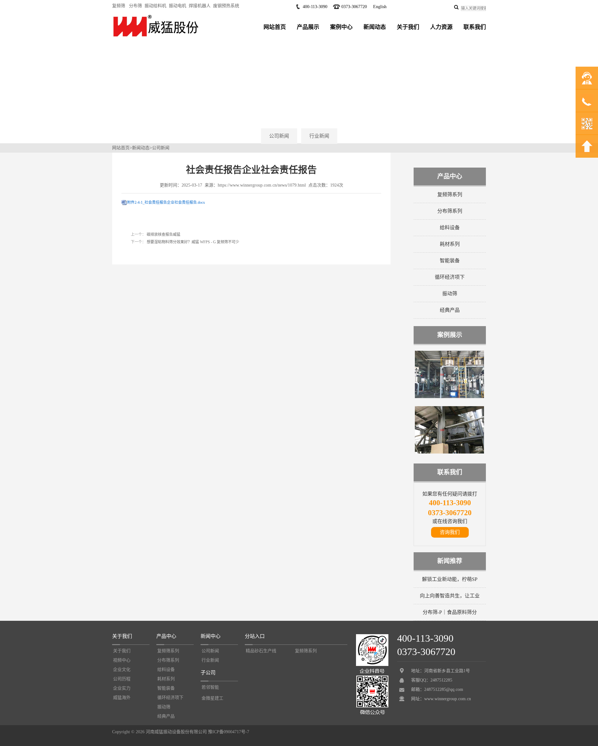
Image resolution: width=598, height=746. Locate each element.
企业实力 (122, 688)
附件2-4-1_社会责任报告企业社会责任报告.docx (166, 202)
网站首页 (274, 27)
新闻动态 (374, 27)
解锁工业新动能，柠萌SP (449, 579)
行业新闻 (319, 136)
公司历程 (122, 679)
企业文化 (122, 669)
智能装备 (450, 260)
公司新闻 (279, 136)
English (380, 6)
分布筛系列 (449, 211)
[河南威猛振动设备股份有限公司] (155, 36)
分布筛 (135, 5)
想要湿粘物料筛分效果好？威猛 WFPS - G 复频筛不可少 (192, 242)
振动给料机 (155, 5)
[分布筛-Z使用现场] (449, 452)
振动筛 (449, 293)
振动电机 (177, 5)
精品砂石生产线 (261, 651)
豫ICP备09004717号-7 (228, 731)
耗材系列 (450, 244)
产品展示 (308, 27)
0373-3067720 (354, 6)
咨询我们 (450, 532)
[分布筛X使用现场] (449, 397)
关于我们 (408, 27)
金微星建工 (212, 698)
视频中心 (122, 660)
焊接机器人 (200, 5)
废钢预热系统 (226, 5)
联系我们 (474, 27)
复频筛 (118, 5)
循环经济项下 (450, 277)
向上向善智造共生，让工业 (450, 595)
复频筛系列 (449, 194)
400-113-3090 (315, 6)
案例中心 (341, 27)
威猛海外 (122, 697)
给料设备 (450, 227)
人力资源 (441, 27)
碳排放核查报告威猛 (163, 234)
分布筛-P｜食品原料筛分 (450, 612)
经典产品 (450, 310)
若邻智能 (210, 687)
